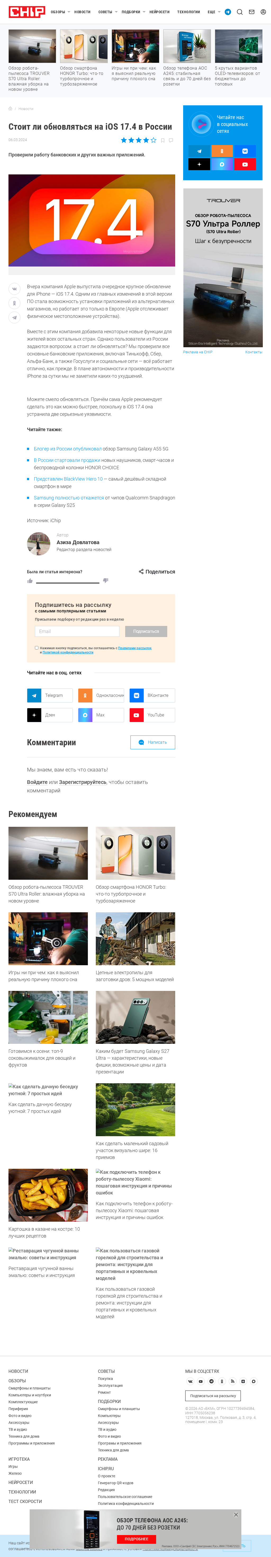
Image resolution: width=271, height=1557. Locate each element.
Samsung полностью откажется (69, 497)
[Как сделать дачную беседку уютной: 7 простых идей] (48, 1090)
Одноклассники (110, 695)
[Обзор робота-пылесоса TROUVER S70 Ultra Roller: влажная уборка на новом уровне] (48, 853)
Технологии (188, 12)
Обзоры (58, 12)
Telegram (54, 695)
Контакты (254, 352)
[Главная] (10, 109)
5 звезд (153, 140)
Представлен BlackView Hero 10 (68, 479)
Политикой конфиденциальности (68, 652)
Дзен (50, 714)
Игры (13, 1466)
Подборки (131, 12)
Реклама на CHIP (198, 352)
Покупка (105, 1379)
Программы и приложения (31, 1443)
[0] (106, 581)
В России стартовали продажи (67, 460)
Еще (211, 12)
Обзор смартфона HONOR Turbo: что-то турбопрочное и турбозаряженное (81, 76)
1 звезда (124, 140)
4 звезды (146, 140)
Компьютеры (109, 1416)
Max (100, 714)
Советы (105, 12)
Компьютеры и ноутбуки (29, 1395)
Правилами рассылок (135, 648)
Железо (15, 1473)
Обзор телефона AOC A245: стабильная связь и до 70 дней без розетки (187, 76)
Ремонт (104, 1392)
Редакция (106, 1490)
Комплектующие (23, 1402)
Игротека (19, 1459)
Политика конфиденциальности (126, 1503)
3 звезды (138, 140)
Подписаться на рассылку (213, 1396)
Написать (157, 742)
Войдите (37, 782)
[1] (30, 581)
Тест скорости (25, 1501)
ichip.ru (106, 1468)
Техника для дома (23, 1436)
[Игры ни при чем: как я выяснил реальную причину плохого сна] (48, 938)
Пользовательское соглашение (125, 1497)
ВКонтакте (158, 695)
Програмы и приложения (120, 1443)
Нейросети (160, 12)
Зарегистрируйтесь (82, 782)
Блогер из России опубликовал (68, 449)
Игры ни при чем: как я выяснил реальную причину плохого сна (134, 73)
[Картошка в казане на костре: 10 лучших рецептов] (48, 1195)
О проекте (106, 1476)
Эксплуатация (110, 1385)
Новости (82, 12)
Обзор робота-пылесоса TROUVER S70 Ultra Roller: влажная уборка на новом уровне (28, 79)
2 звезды (131, 140)
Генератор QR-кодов (115, 1483)
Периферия (18, 1409)
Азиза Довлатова (78, 542)
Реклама (108, 1459)
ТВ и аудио (17, 1429)
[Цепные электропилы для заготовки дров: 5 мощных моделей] (135, 938)
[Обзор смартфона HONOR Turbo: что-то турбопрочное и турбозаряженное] (135, 853)
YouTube (156, 714)
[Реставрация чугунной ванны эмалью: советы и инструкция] (48, 1254)
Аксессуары (18, 1422)
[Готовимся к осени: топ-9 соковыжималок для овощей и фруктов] (48, 1017)
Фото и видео (19, 1416)
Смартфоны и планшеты (29, 1388)
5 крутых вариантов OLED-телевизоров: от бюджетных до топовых (237, 76)
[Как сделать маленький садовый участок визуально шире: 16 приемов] (135, 1109)
